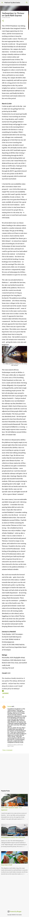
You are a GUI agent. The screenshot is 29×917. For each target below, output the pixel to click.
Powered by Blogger (15, 911)
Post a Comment (7, 750)
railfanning (5, 693)
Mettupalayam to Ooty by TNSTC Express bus (13, 837)
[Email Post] (3, 691)
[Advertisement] (14, 770)
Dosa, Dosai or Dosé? (6, 865)
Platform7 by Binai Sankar (12, 2)
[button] (3, 21)
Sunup (9, 706)
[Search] (27, 3)
